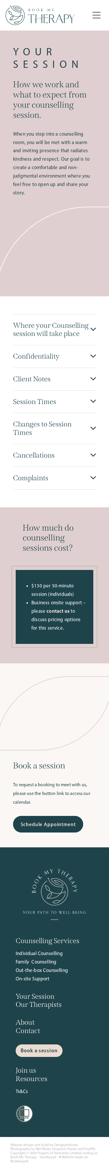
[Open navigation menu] (96, 15)
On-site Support (33, 979)
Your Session (35, 996)
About (25, 1022)
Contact (28, 1031)
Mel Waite (43, 1149)
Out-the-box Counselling (42, 970)
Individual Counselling (39, 953)
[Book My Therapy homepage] (48, 15)
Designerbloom (66, 1145)
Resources (31, 1079)
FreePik (89, 1149)
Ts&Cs (22, 1091)
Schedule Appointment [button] (48, 824)
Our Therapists (39, 1004)
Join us (26, 1070)
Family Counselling (36, 962)
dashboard (48, 1157)
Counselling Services (47, 941)
